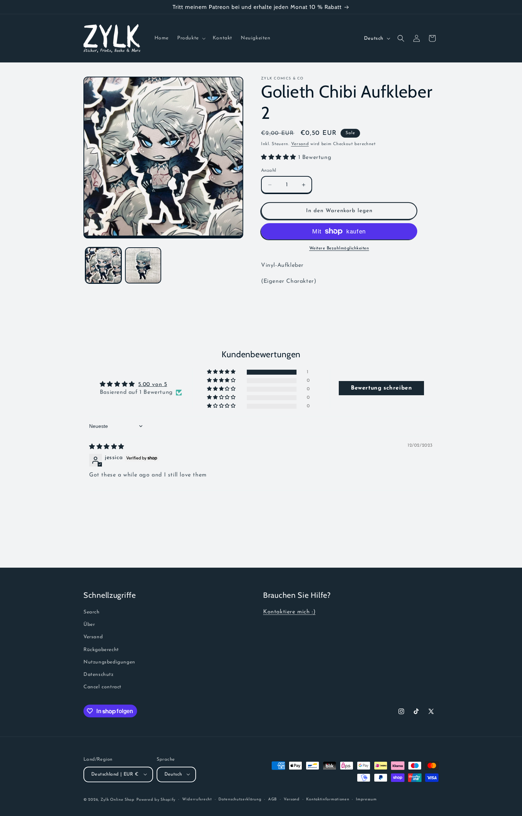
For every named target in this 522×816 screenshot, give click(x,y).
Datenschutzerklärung (239, 799)
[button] (190, 38)
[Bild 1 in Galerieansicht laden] (103, 265)
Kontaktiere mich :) (289, 612)
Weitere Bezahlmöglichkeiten (339, 248)
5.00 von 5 (152, 384)
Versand (300, 144)
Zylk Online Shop (117, 799)
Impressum (366, 799)
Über (89, 624)
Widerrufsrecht (197, 799)
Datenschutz (98, 674)
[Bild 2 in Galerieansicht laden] (143, 265)
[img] (106, 447)
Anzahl (268, 170)
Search (91, 612)
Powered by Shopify (156, 799)
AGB (272, 799)
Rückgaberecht (101, 649)
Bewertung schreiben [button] (381, 388)
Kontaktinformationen (327, 799)
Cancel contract (102, 687)
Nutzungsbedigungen (109, 662)
